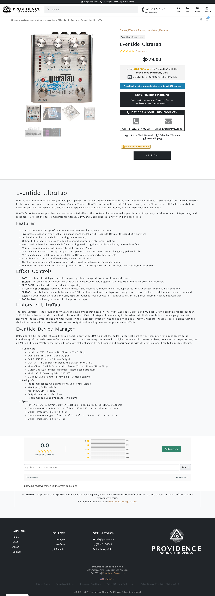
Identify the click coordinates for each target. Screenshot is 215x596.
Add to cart (152, 155)
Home (15, 20)
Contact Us (119, 573)
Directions (107, 573)
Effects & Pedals (68, 20)
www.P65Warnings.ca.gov (122, 501)
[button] (93, 35)
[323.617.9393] (143, 9)
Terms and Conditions (90, 584)
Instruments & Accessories (38, 20)
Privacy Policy (43, 584)
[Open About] (210, 11)
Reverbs (163, 30)
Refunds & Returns (65, 584)
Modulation (152, 30)
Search (185, 467)
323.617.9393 (155, 9)
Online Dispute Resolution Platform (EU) (159, 584)
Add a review (171, 449)
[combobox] (93, 9)
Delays (123, 30)
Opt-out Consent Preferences (120, 584)
